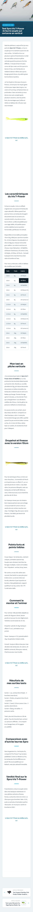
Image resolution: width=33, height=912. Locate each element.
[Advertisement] (16, 166)
